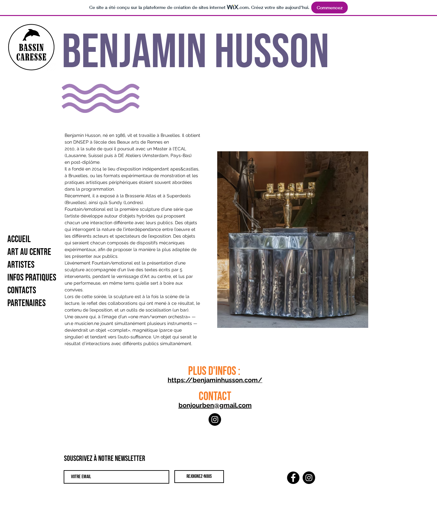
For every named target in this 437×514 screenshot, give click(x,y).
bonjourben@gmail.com (215, 405)
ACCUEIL (19, 239)
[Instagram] (215, 419)
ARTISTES (21, 265)
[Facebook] (293, 477)
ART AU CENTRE (29, 252)
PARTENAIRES (26, 303)
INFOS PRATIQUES (31, 277)
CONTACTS (21, 290)
